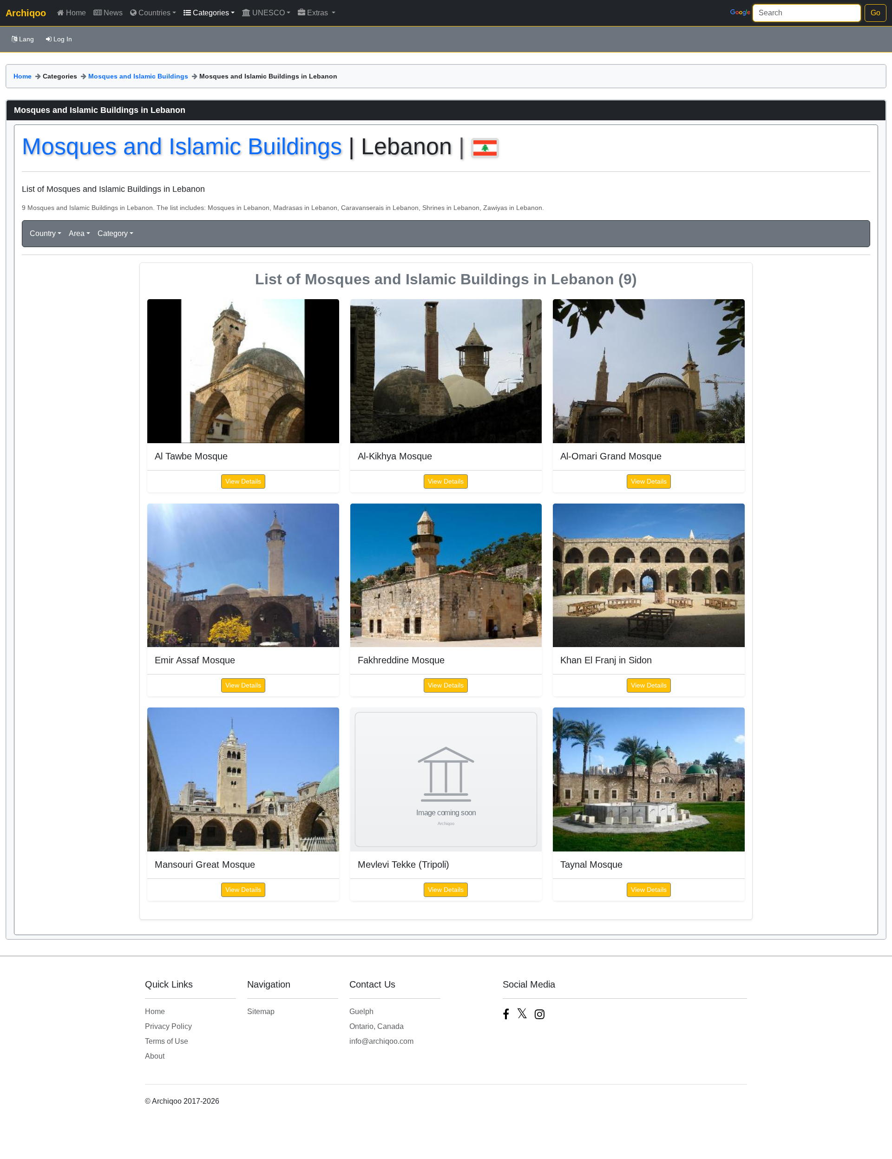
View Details (243, 481)
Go (875, 13)
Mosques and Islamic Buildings (138, 76)
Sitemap (261, 1011)
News (113, 13)
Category (113, 233)
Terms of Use (166, 1041)
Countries (154, 13)
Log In (62, 39)
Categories (211, 13)
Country (43, 233)
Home (76, 13)
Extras (318, 13)
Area (77, 233)
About (154, 1056)
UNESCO (268, 13)
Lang (26, 39)
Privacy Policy (168, 1026)
